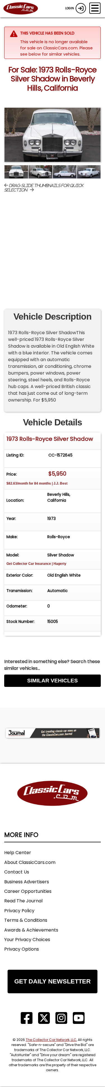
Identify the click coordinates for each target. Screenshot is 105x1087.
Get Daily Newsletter (52, 981)
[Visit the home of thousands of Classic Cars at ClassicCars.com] (24, 8)
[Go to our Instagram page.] (61, 1018)
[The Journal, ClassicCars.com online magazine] (52, 733)
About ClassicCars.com (29, 862)
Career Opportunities (28, 891)
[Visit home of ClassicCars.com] (52, 802)
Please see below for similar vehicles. (56, 51)
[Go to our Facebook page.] (26, 1018)
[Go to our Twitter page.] (44, 1018)
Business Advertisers (26, 882)
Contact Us (16, 872)
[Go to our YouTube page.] (79, 1018)
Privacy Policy (19, 910)
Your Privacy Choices (27, 939)
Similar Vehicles (52, 681)
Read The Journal (23, 901)
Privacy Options (21, 949)
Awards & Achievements (31, 930)
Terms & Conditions (25, 920)
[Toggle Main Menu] (95, 8)
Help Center (17, 852)
